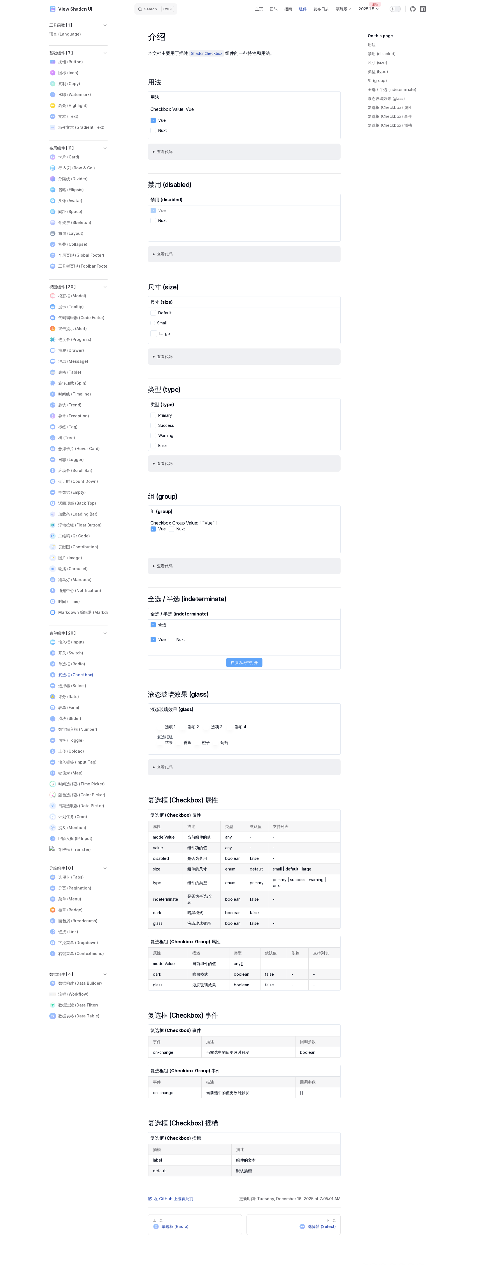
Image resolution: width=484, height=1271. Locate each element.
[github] (413, 9)
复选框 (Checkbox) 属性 (390, 107)
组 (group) (377, 80)
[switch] (395, 9)
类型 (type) (378, 71)
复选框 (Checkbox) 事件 (390, 116)
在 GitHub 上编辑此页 (173, 1198)
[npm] (423, 9)
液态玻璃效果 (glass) (386, 98)
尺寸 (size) (377, 62)
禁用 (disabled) (382, 53)
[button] (78, 25)
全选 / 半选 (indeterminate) (392, 89)
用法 (372, 44)
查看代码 (165, 151)
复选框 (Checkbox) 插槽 (390, 125)
